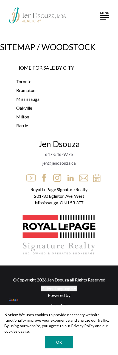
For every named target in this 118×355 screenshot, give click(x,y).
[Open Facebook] (42, 176)
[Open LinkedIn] (69, 176)
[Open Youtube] (29, 176)
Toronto (24, 81)
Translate (59, 305)
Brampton (25, 90)
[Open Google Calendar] (95, 176)
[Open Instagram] (55, 176)
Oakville (24, 107)
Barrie (22, 125)
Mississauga (28, 99)
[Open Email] (82, 176)
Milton (22, 116)
